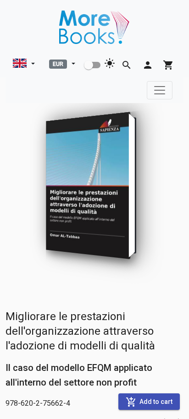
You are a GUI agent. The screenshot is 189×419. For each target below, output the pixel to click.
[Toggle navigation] (159, 90)
